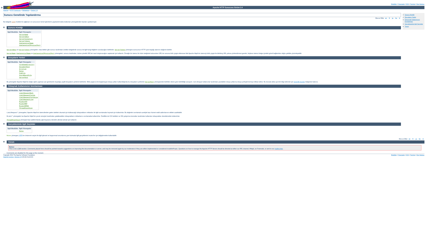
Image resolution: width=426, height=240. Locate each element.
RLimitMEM (23, 104)
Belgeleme (25, 10)
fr (389, 18)
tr (400, 18)
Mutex (21, 71)
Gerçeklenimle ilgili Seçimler (414, 24)
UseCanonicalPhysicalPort (29, 45)
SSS (407, 4)
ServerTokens (24, 41)
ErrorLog (22, 69)
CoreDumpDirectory (26, 65)
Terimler (412, 4)
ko (396, 18)
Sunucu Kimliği (409, 15)
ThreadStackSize (26, 108)
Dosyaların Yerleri (410, 17)
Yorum (407, 26)
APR (20, 135)
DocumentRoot (24, 67)
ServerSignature (26, 39)
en (386, 18)
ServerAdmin (24, 37)
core (13, 22)
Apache (5, 10)
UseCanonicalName (26, 43)
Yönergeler (401, 4)
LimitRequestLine (26, 99)
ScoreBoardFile (25, 75)
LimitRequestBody (26, 93)
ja (393, 18)
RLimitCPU (23, 102)
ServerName (23, 35)
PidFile (22, 73)
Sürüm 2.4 (34, 10)
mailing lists (279, 149)
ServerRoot (23, 77)
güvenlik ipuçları (299, 82)
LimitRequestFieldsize (28, 97)
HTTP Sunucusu (15, 10)
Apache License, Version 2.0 (12, 157)
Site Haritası (420, 4)
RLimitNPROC (24, 106)
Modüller (394, 4)
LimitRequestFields (27, 95)
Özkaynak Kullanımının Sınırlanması (412, 20)
